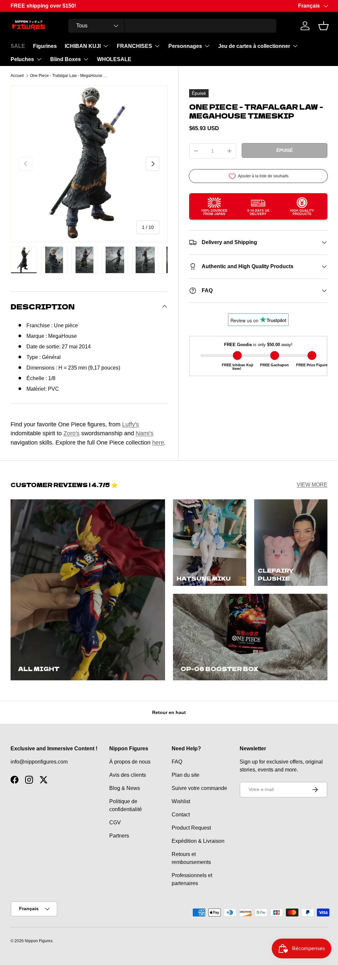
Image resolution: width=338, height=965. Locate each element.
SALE (18, 46)
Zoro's (71, 433)
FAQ (177, 762)
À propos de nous (130, 762)
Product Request (191, 828)
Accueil (17, 76)
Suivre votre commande (199, 788)
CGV (115, 822)
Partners (119, 836)
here (158, 442)
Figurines (45, 46)
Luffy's (130, 424)
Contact (181, 814)
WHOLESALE (114, 59)
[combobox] (172, 26)
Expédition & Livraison (198, 841)
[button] (323, 25)
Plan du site (185, 775)
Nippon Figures (38, 941)
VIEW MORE (312, 484)
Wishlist (181, 801)
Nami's (144, 433)
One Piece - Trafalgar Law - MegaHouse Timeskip (69, 76)
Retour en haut (169, 712)
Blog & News (124, 788)
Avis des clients (127, 775)
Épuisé (284, 150)
